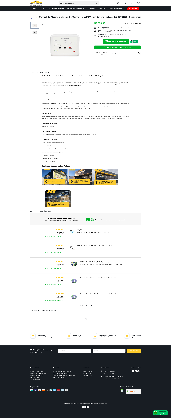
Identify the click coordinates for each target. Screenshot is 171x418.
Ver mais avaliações (85, 305)
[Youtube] (138, 372)
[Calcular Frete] (139, 53)
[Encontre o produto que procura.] (96, 3)
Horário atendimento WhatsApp (64, 375)
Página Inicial (34, 13)
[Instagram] (136, 372)
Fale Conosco (35, 377)
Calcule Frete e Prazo (101, 53)
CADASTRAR (134, 350)
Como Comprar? (58, 377)
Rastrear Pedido (87, 375)
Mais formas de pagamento (132, 23)
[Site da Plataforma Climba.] (85, 406)
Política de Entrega (36, 375)
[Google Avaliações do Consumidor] (133, 391)
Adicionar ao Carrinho (117, 41)
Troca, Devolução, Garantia (62, 371)
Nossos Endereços (36, 371)
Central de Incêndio (51, 13)
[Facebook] (133, 372)
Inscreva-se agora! (37, 349)
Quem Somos (35, 379)
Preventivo (42, 13)
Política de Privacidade (38, 373)
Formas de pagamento (61, 373)
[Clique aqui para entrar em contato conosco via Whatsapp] (160, 412)
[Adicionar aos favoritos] (43, 24)
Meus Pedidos (87, 371)
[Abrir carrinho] (138, 3)
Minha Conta (86, 373)
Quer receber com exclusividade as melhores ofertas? (42, 351)
